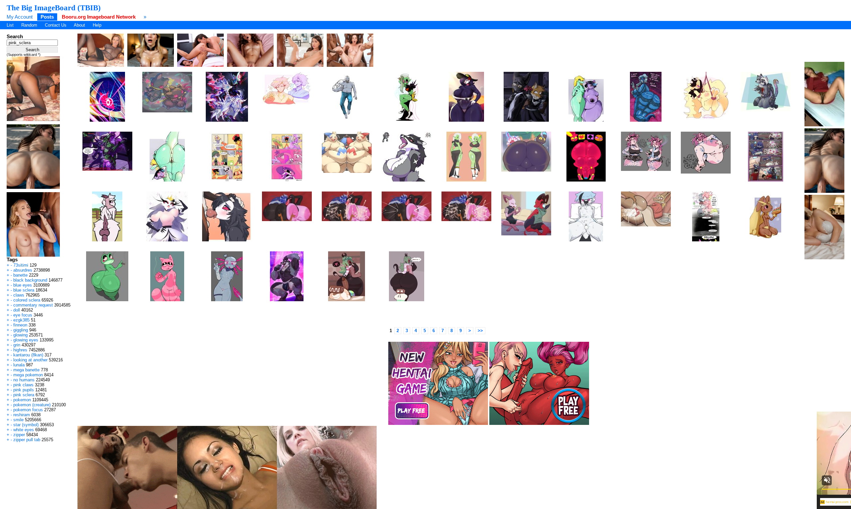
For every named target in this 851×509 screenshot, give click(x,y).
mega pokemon (28, 374)
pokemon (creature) (32, 404)
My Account (20, 17)
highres (20, 349)
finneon (20, 324)
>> (480, 330)
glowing (20, 334)
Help (97, 25)
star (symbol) (26, 424)
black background (30, 280)
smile (18, 419)
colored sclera (26, 300)
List (10, 25)
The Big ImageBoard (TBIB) (54, 7)
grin (16, 344)
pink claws (23, 384)
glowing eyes (25, 339)
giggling (20, 329)
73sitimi (20, 265)
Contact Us (55, 25)
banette (20, 275)
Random (29, 25)
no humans (24, 379)
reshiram (21, 414)
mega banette (26, 369)
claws (18, 295)
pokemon (22, 399)
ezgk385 (21, 320)
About (79, 25)
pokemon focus (28, 409)
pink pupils (23, 389)
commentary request (33, 305)
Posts (47, 17)
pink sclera (23, 394)
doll (16, 310)
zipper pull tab (26, 439)
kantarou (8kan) (28, 354)
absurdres (22, 270)
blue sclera (23, 290)
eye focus (22, 315)
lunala (19, 364)
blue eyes (22, 285)
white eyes (23, 429)
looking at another (30, 359)
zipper (19, 434)
